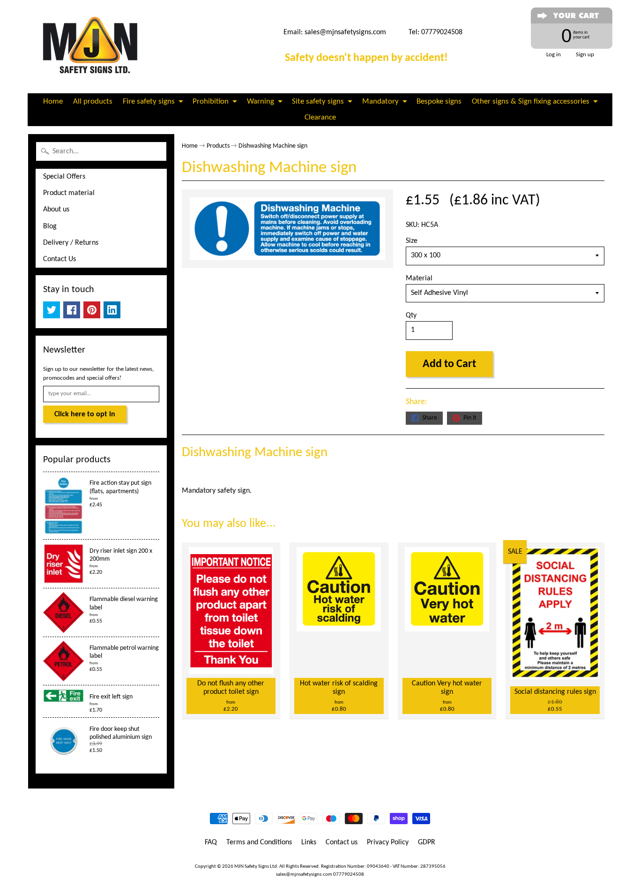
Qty (411, 315)
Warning (260, 101)
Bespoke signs (439, 101)
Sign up (585, 55)
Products (218, 146)
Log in (553, 55)
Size (411, 241)
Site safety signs (318, 101)
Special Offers (64, 176)
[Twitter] (51, 309)
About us (56, 209)
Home (53, 101)
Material (419, 278)
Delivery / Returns (70, 243)
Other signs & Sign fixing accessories (530, 101)
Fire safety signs (149, 101)
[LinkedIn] (112, 309)
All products (92, 101)
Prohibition (211, 101)
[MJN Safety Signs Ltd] (93, 47)
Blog (50, 226)
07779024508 (348, 874)
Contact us (341, 842)
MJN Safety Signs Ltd (255, 866)
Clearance (320, 117)
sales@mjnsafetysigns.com (345, 32)
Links (308, 842)
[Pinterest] (91, 309)
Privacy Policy (388, 842)
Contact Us (59, 259)
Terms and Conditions (259, 842)
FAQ (211, 842)
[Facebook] (71, 309)
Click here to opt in (84, 414)
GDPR (426, 842)
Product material (69, 193)
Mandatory (380, 101)
